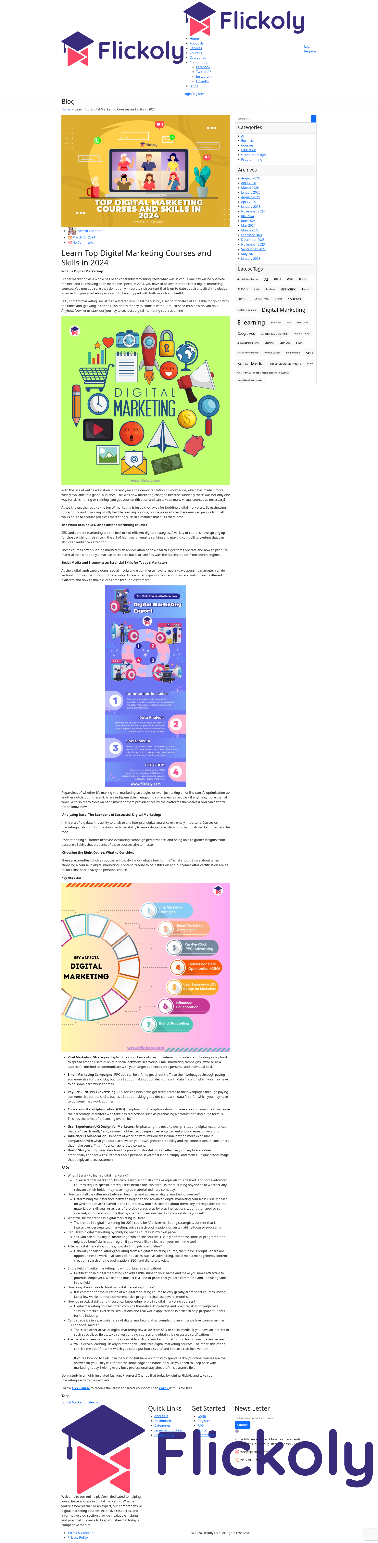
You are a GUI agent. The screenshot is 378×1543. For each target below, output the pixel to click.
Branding (288, 289)
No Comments (83, 242)
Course (278, 298)
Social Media (250, 363)
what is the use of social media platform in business (263, 372)
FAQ (201, 1425)
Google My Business (274, 334)
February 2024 (251, 235)
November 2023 (253, 244)
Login (187, 94)
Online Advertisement (248, 352)
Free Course (81, 1388)
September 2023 (253, 249)
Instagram (204, 76)
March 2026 (250, 187)
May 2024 (248, 225)
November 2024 (253, 211)
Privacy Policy (164, 1435)
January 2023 (250, 258)
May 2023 (248, 254)
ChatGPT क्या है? (262, 298)
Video (310, 363)
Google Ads (246, 333)
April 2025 (248, 202)
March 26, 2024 (83, 237)
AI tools (242, 289)
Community (198, 62)
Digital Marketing (74, 1402)
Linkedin (202, 81)
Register (198, 94)
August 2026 (250, 178)
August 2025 (250, 197)
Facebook (203, 67)
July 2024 (247, 216)
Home (194, 38)
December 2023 (253, 239)
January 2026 (250, 192)
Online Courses (272, 352)
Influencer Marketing (248, 342)
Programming (251, 159)
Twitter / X (203, 72)
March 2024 (250, 230)
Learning (269, 342)
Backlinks (270, 289)
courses (294, 298)
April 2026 (248, 183)
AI (242, 136)
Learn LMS (285, 342)
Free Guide (302, 322)
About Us (197, 43)
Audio (256, 289)
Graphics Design (253, 155)
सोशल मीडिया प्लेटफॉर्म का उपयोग (249, 380)
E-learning (95, 1402)
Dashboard (162, 1421)
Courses (196, 53)
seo (309, 352)
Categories (198, 57)
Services (196, 48)
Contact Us (206, 1435)
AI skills (303, 279)
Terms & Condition (168, 1430)
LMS (299, 342)
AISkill (290, 279)
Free (289, 322)
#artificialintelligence (247, 279)
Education (248, 150)
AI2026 (277, 279)
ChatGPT (243, 299)
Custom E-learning (246, 310)
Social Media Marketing (285, 363)
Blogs (194, 86)
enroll (164, 1388)
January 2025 (250, 206)
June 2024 (248, 221)
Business (247, 140)
